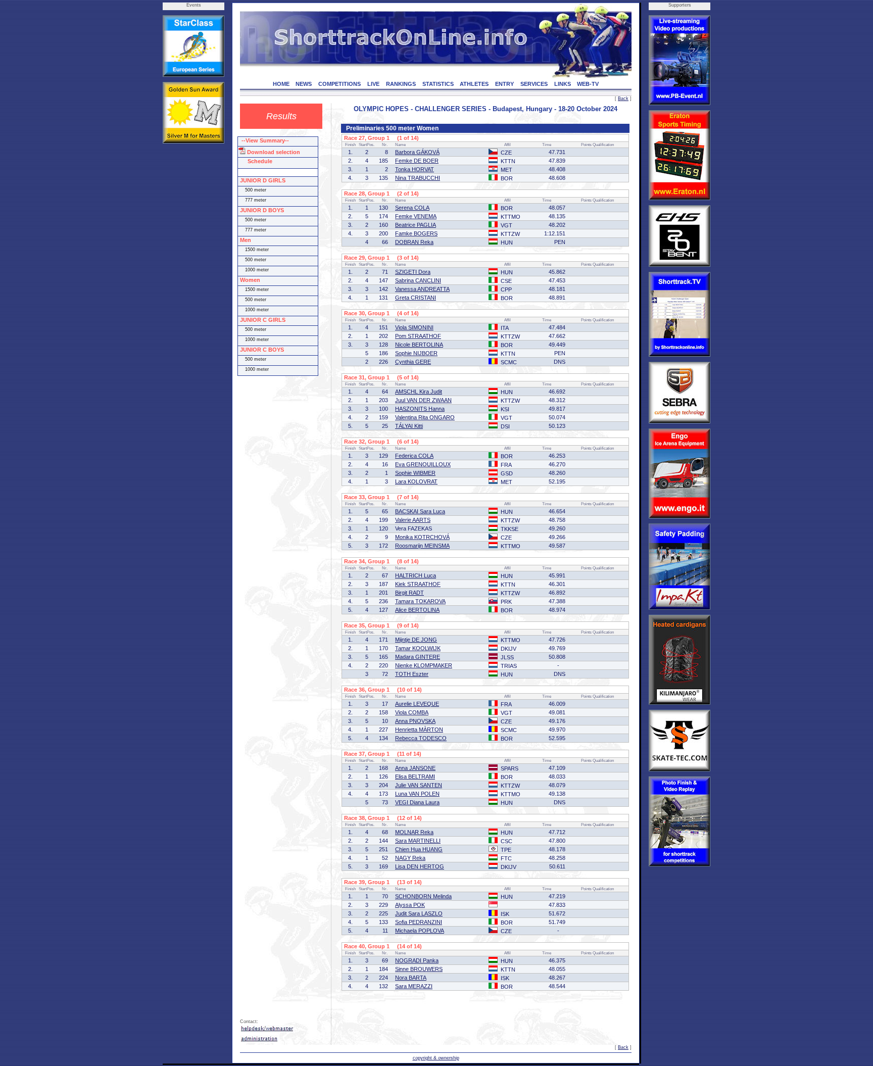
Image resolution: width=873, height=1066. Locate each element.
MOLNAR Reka (414, 832)
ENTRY (504, 84)
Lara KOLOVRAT (416, 481)
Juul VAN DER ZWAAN (423, 400)
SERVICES (534, 84)
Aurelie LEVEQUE (417, 704)
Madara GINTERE (417, 657)
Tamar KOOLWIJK (418, 648)
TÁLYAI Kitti (409, 426)
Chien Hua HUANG (419, 849)
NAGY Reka (410, 858)
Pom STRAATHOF (418, 336)
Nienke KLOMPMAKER (423, 665)
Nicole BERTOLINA (419, 345)
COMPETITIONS (339, 84)
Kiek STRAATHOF (418, 584)
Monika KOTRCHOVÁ (422, 537)
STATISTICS (438, 84)
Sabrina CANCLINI (418, 280)
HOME (281, 84)
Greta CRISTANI (415, 298)
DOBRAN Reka (414, 242)
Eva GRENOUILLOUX (423, 464)
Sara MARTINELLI (418, 841)
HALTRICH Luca (415, 575)
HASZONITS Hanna (420, 409)
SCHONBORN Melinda (423, 896)
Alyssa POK (410, 905)
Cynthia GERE (413, 362)
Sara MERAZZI (413, 986)
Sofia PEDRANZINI (418, 922)
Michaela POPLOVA (419, 931)
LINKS (562, 84)
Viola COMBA (411, 712)
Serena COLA (412, 208)
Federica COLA (414, 456)
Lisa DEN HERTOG (419, 866)
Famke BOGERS (416, 233)
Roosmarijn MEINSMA (422, 546)
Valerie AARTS (412, 520)
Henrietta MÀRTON (419, 729)
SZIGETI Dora (412, 272)
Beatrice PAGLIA (415, 225)
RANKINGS (401, 84)
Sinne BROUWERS (419, 969)
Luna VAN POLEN (417, 794)
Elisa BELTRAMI (415, 776)
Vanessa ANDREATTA (422, 289)
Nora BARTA (410, 978)
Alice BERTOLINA (417, 610)
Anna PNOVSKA (415, 721)
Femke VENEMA (416, 216)
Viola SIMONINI (414, 327)
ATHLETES (474, 84)
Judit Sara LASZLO (419, 913)
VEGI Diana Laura (417, 802)
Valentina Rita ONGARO (425, 417)
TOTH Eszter (411, 674)
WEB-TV (588, 84)
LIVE (373, 84)
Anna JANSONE (415, 768)
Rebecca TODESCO (421, 738)
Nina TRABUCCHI (417, 178)
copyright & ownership (436, 1057)
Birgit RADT (409, 593)
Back (623, 98)
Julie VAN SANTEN (418, 785)
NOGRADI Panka (417, 960)
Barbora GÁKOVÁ (417, 152)
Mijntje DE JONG (416, 640)
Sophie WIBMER (415, 473)
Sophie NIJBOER (416, 353)
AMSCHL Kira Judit (418, 392)
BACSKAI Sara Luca (420, 511)
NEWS (304, 84)
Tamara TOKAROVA (420, 601)
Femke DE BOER (417, 161)
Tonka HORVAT (414, 169)
